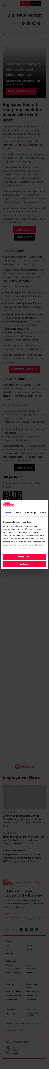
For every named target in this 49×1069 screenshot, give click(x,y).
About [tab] (43, 513)
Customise (24, 564)
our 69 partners (18, 526)
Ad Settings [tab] (30, 513)
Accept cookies (24, 557)
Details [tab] (18, 513)
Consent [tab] (7, 513)
